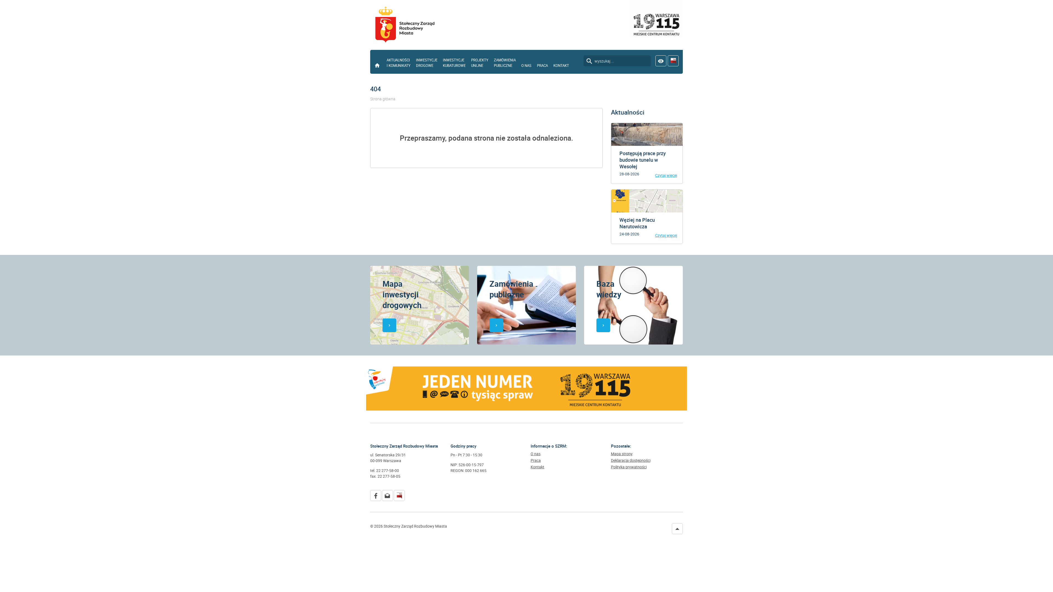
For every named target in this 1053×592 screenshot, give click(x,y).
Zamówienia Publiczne (505, 63)
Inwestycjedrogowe (426, 63)
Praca (542, 65)
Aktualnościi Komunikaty (399, 63)
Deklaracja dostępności (630, 460)
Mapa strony (622, 454)
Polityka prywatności (629, 467)
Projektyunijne (479, 63)
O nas (526, 65)
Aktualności (627, 112)
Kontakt (561, 65)
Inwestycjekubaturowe (454, 63)
